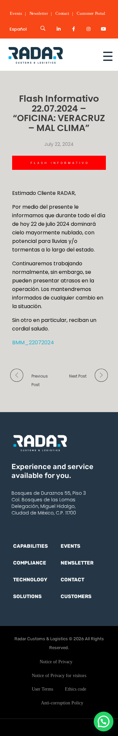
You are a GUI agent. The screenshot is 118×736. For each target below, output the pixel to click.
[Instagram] (88, 29)
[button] (103, 721)
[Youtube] (103, 29)
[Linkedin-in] (58, 29)
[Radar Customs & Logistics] (47, 55)
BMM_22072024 (33, 342)
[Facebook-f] (73, 29)
